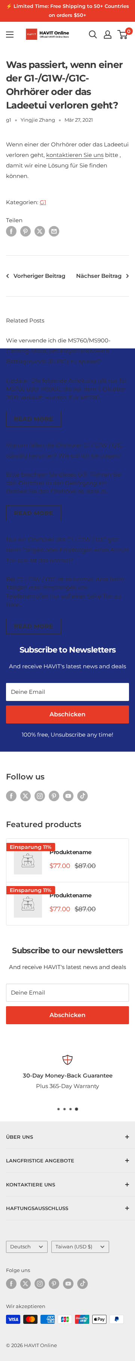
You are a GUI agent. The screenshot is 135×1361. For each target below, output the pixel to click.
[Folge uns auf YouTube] (68, 795)
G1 (43, 202)
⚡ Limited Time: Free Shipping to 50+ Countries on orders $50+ (67, 10)
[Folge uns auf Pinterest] (54, 795)
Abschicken (68, 714)
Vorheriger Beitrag (39, 275)
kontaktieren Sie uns (75, 154)
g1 (8, 120)
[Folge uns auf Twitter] (25, 795)
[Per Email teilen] (54, 231)
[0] (123, 34)
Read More (33, 418)
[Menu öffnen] (10, 35)
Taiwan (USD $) (74, 1246)
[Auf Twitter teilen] (39, 231)
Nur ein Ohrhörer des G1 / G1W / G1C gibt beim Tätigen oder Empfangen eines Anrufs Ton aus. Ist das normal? (67, 550)
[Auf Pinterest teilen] (25, 231)
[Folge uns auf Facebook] (11, 795)
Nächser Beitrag (99, 275)
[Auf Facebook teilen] (11, 231)
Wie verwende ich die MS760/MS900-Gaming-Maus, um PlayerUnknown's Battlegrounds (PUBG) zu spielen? (58, 351)
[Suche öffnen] (93, 34)
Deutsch (20, 1246)
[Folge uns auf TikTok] (82, 795)
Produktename (71, 852)
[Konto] (107, 34)
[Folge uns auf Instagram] (39, 795)
